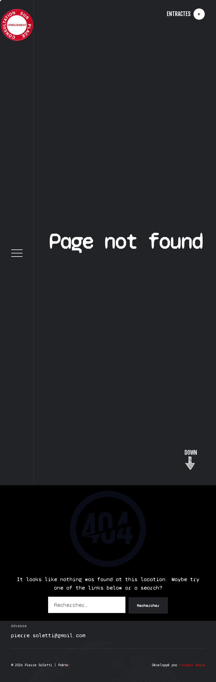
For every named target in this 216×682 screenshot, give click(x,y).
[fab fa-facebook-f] (16, 489)
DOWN (190, 649)
